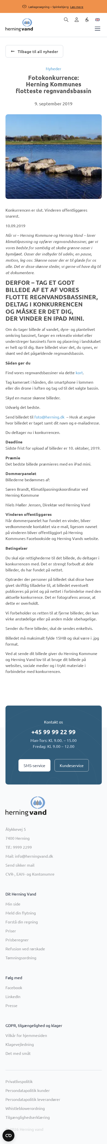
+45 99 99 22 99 (53, 732)
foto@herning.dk (49, 416)
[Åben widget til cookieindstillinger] (8, 1136)
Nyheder (53, 68)
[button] (48, 7)
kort (79, 372)
